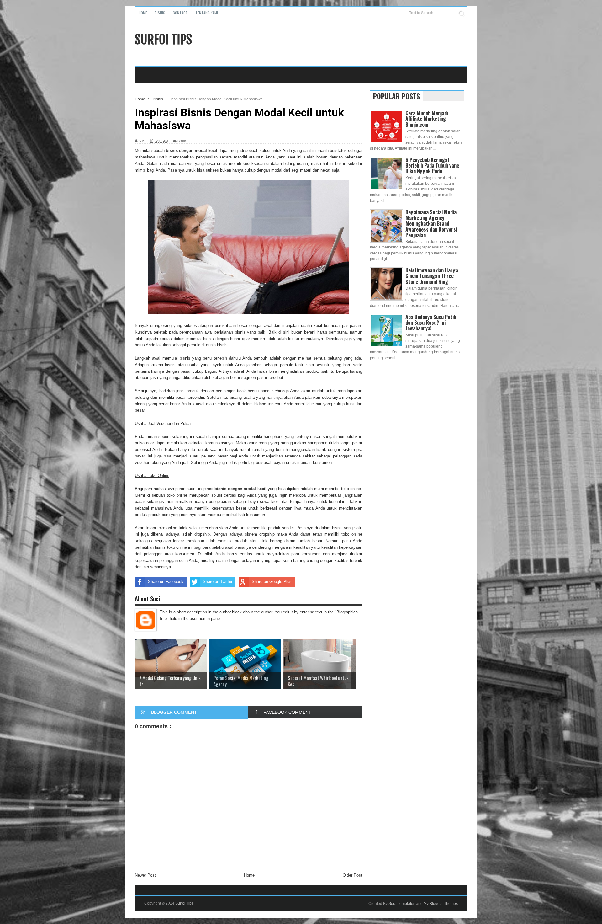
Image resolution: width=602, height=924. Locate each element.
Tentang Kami (206, 12)
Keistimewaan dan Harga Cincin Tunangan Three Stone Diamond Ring (431, 275)
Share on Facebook (165, 581)
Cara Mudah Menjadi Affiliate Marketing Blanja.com (426, 118)
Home (143, 12)
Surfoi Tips (163, 39)
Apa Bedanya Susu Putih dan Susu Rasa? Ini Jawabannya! (430, 322)
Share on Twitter (217, 581)
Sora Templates (401, 903)
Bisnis (160, 12)
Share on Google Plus (272, 581)
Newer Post (145, 875)
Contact (180, 12)
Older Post (352, 875)
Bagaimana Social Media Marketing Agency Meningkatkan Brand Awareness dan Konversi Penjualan (431, 223)
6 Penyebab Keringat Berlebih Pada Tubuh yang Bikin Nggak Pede (432, 165)
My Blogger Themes (441, 903)
